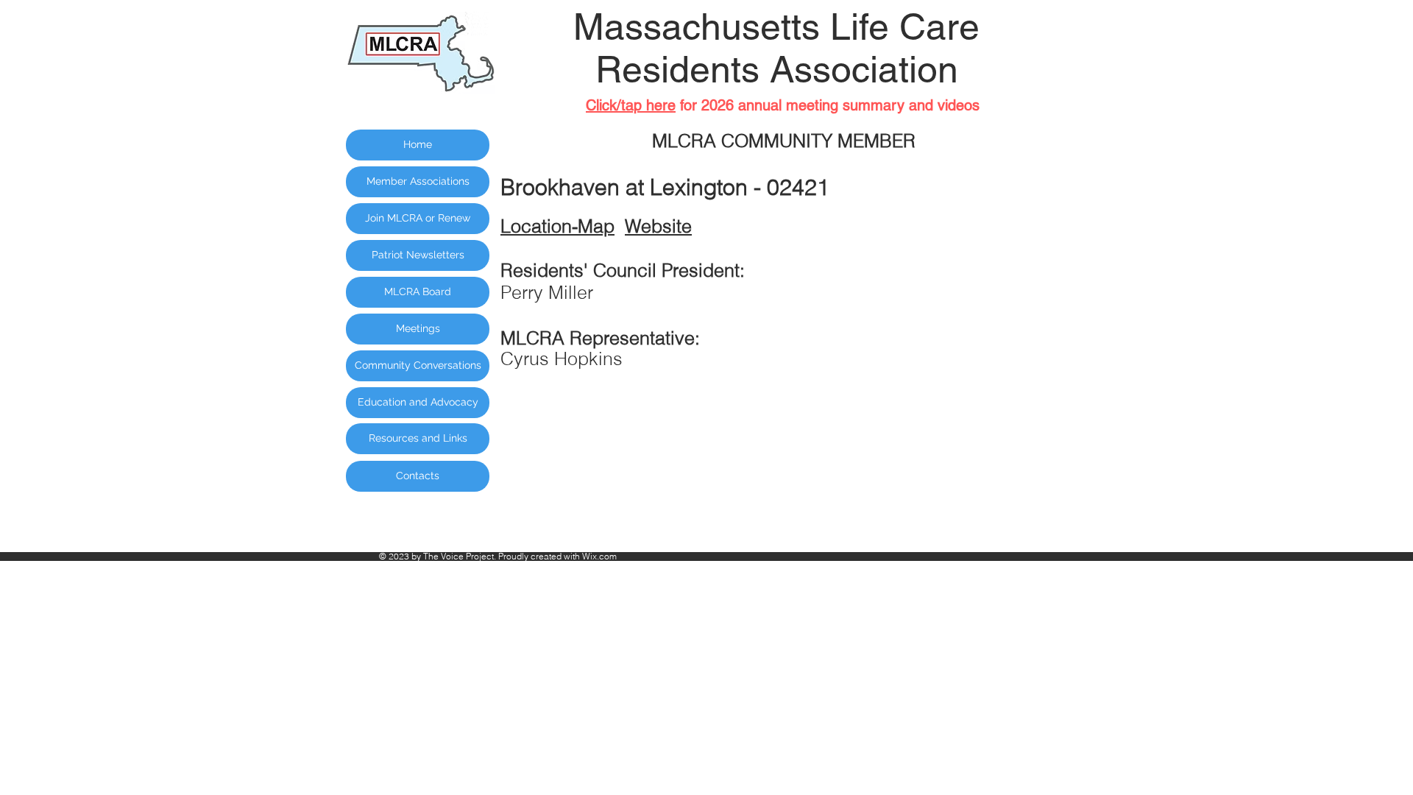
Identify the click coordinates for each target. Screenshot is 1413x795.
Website (658, 226)
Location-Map (557, 226)
